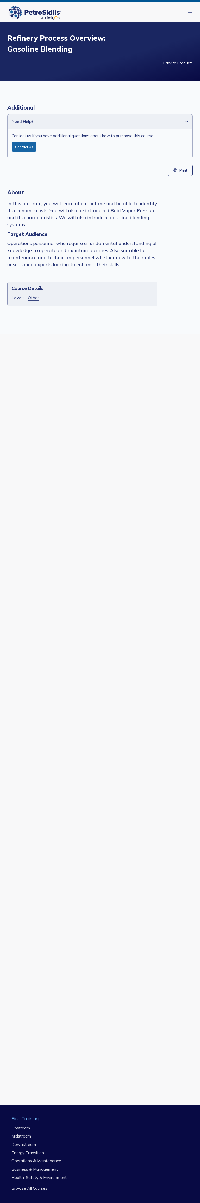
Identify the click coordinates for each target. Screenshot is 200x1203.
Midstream (21, 1136)
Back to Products (178, 63)
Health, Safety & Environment (39, 1177)
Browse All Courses (29, 1188)
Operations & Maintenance (36, 1160)
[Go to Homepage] (36, 13)
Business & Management (34, 1169)
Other (33, 297)
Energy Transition (27, 1152)
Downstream (23, 1144)
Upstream (20, 1127)
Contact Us (24, 147)
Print (183, 170)
